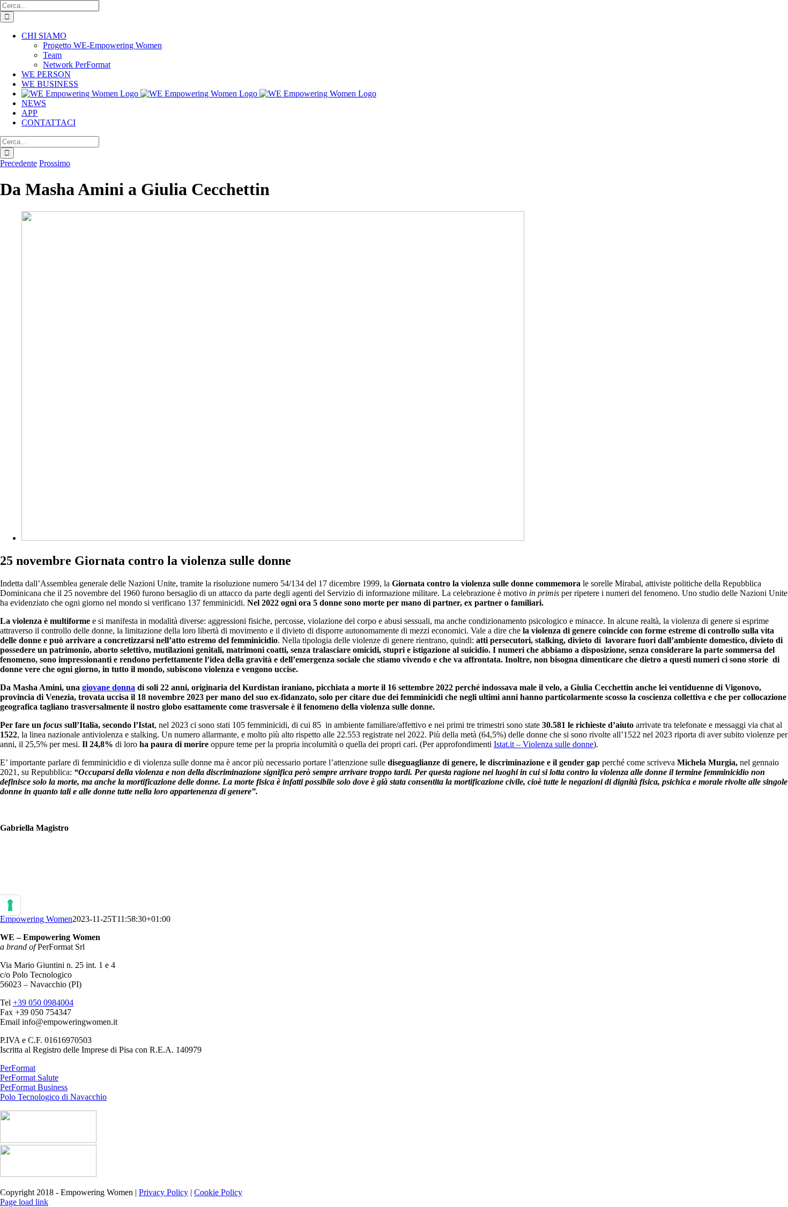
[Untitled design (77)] (272, 537)
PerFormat (17, 1067)
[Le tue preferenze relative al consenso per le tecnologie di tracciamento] (10, 905)
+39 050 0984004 (43, 1002)
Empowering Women (36, 918)
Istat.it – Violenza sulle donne (543, 744)
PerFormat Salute (29, 1077)
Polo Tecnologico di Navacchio (53, 1096)
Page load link (24, 1201)
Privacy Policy (163, 1192)
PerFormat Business (34, 1087)
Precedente (18, 163)
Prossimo (54, 163)
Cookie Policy (218, 1192)
